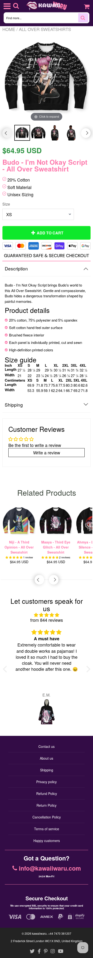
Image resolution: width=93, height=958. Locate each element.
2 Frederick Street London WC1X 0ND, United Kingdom (47, 941)
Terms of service (46, 828)
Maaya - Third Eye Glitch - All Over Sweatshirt (55, 547)
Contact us (46, 746)
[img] (46, 615)
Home (8, 29)
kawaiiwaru (39, 933)
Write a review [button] (46, 452)
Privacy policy (46, 781)
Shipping (46, 770)
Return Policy (46, 805)
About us (46, 758)
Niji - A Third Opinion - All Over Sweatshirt (19, 547)
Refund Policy (46, 793)
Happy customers (46, 840)
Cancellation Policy (46, 817)
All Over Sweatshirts (45, 29)
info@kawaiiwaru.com (50, 868)
